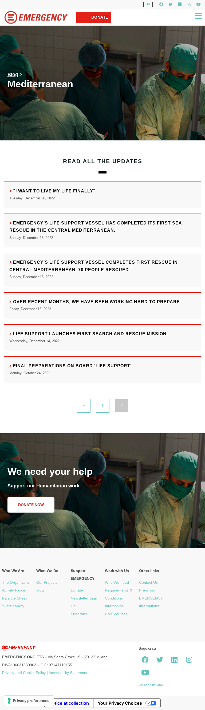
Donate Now (99, 22)
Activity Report (14, 590)
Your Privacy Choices (120, 703)
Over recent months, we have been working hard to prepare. (97, 301)
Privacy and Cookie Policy (24, 672)
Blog (12, 74)
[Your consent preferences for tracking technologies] (29, 701)
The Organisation (16, 582)
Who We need (117, 582)
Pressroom (148, 590)
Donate (77, 590)
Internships (114, 606)
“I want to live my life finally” (54, 191)
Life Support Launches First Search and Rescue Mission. (90, 334)
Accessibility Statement (68, 672)
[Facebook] (161, 4)
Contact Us (148, 582)
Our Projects (46, 582)
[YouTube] (198, 4)
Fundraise (79, 614)
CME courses (116, 614)
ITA (148, 4)
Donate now (31, 505)
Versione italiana (151, 685)
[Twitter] (170, 4)
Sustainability (13, 606)
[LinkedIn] (180, 4)
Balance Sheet (14, 598)
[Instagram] (189, 4)
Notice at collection (69, 703)
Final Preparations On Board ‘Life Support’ (72, 366)
